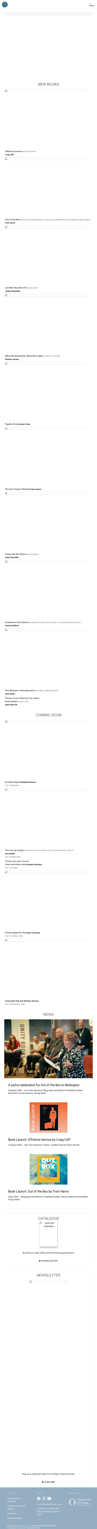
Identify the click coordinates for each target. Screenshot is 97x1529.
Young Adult (40, 1093)
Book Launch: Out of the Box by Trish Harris (38, 1191)
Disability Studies (74, 1090)
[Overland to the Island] (45, 562)
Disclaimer (21, 1528)
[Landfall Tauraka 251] (45, 227)
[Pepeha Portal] (45, 363)
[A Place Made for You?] (45, 872)
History (64, 1196)
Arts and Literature (33, 1090)
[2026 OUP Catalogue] (48, 1234)
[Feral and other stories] (17, 861)
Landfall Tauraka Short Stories (65, 1145)
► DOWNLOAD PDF (48, 1260)
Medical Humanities (78, 1196)
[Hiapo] (45, 940)
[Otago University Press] (5, 4)
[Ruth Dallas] (22, 698)
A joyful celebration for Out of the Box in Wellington (43, 1085)
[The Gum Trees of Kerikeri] (45, 428)
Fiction (46, 1145)
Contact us (11, 1513)
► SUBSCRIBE (48, 1482)
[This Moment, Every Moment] (45, 630)
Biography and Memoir (54, 1090)
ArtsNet (37, 1528)
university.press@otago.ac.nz (49, 1504)
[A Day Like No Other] (45, 493)
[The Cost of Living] (45, 790)
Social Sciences (26, 1093)
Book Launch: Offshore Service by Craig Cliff (39, 1139)
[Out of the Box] (45, 159)
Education (13, 1093)
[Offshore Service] (45, 91)
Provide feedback (14, 1518)
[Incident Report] (45, 721)
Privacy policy (12, 1528)
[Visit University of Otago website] (80, 1502)
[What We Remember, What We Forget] (45, 295)
